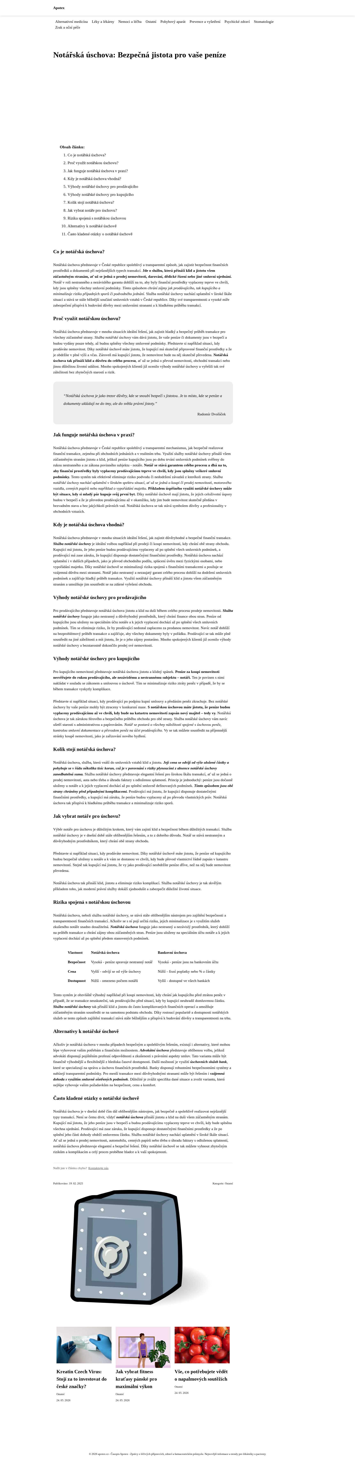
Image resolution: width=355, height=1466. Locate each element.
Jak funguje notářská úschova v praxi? (98, 171)
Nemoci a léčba (130, 22)
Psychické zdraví (237, 22)
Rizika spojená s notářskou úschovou (97, 218)
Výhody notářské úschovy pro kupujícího (101, 194)
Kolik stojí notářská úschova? (91, 202)
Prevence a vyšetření (205, 22)
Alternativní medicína (71, 22)
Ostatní (151, 22)
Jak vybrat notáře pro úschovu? (92, 210)
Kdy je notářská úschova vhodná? (94, 179)
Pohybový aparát (173, 22)
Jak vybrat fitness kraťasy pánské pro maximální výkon (136, 1379)
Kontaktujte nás (98, 1168)
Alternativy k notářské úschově (92, 226)
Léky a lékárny (103, 22)
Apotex (59, 8)
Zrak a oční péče (67, 27)
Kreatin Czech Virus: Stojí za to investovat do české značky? (81, 1379)
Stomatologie (264, 22)
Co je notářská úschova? (87, 155)
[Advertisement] (143, 101)
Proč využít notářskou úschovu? (93, 163)
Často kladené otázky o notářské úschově (100, 234)
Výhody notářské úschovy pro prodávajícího (103, 186)
